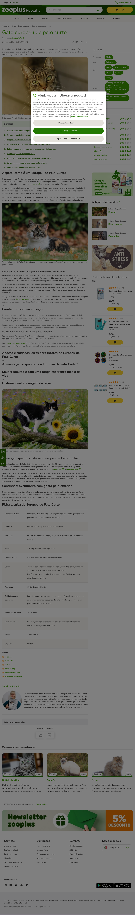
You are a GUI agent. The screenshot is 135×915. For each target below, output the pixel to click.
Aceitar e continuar (68, 131)
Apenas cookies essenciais (68, 138)
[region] (68, 117)
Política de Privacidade (79, 116)
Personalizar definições (68, 123)
